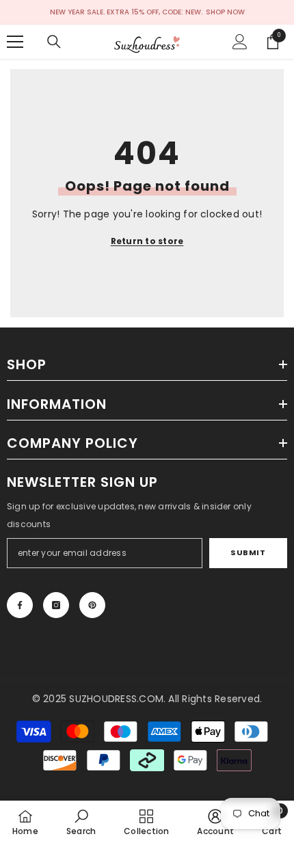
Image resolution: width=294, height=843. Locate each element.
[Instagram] (56, 605)
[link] (81, 821)
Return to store (147, 241)
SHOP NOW (225, 12)
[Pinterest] (92, 605)
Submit (247, 552)
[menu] (15, 42)
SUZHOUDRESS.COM (116, 699)
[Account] (240, 41)
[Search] (54, 42)
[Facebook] (20, 605)
